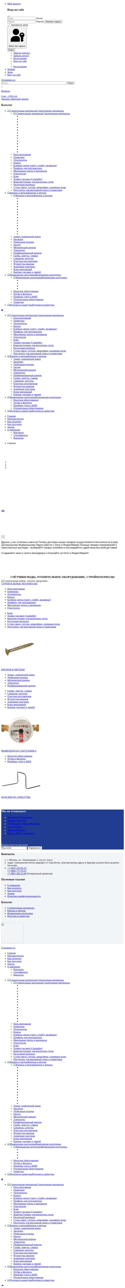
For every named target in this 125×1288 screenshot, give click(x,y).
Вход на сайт (20, 61)
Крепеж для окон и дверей (27, 272)
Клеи (16, 176)
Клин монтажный (22, 269)
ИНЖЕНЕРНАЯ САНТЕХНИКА (18, 751)
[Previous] (2, 511)
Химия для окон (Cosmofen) (27, 179)
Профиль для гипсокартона (27, 168)
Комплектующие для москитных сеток (33, 182)
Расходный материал (24, 184)
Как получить (14, 424)
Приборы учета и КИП (25, 296)
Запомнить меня (19, 25)
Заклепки (18, 239)
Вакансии (18, 438)
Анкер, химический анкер (27, 236)
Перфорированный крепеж (27, 253)
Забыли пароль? (21, 53)
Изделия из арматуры (18, 916)
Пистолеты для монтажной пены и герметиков (37, 190)
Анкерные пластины (24, 266)
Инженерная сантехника (20, 913)
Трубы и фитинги (22, 294)
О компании (13, 429)
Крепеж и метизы (16, 910)
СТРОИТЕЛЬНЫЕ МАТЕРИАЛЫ (19, 583)
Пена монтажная (22, 154)
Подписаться (35, 848)
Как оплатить (14, 421)
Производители (15, 419)
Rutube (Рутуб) (16, 820)
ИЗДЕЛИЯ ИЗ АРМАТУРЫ (15, 797)
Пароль (40, 21)
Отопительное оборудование (28, 299)
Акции (10, 427)
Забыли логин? (21, 55)
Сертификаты (20, 435)
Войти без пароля (17, 46)
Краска (17, 162)
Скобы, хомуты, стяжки (25, 255)
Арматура (18, 302)
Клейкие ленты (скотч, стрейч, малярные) (35, 165)
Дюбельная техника (23, 242)
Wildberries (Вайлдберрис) (23, 823)
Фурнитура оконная (23, 264)
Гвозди (17, 244)
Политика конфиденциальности (24, 896)
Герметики (19, 157)
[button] (14, 3)
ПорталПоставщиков (20, 833)
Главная (11, 416)
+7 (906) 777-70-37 (16, 871)
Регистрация (20, 58)
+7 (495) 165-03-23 (16, 868)
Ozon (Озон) (14, 826)
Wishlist (11, 69)
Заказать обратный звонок (15, 99)
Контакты (18, 432)
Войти (11, 50)
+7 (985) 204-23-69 (16, 873)
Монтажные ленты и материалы (30, 171)
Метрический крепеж (24, 247)
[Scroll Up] (2, 1285)
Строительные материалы (20, 908)
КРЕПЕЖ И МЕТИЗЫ (13, 669)
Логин (39, 18)
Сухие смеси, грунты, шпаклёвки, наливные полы (39, 187)
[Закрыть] (8, 16)
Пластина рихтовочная (25, 261)
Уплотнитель (20, 160)
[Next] (4, 511)
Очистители (19, 173)
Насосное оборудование (25, 291)
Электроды (19, 250)
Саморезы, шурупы (23, 258)
